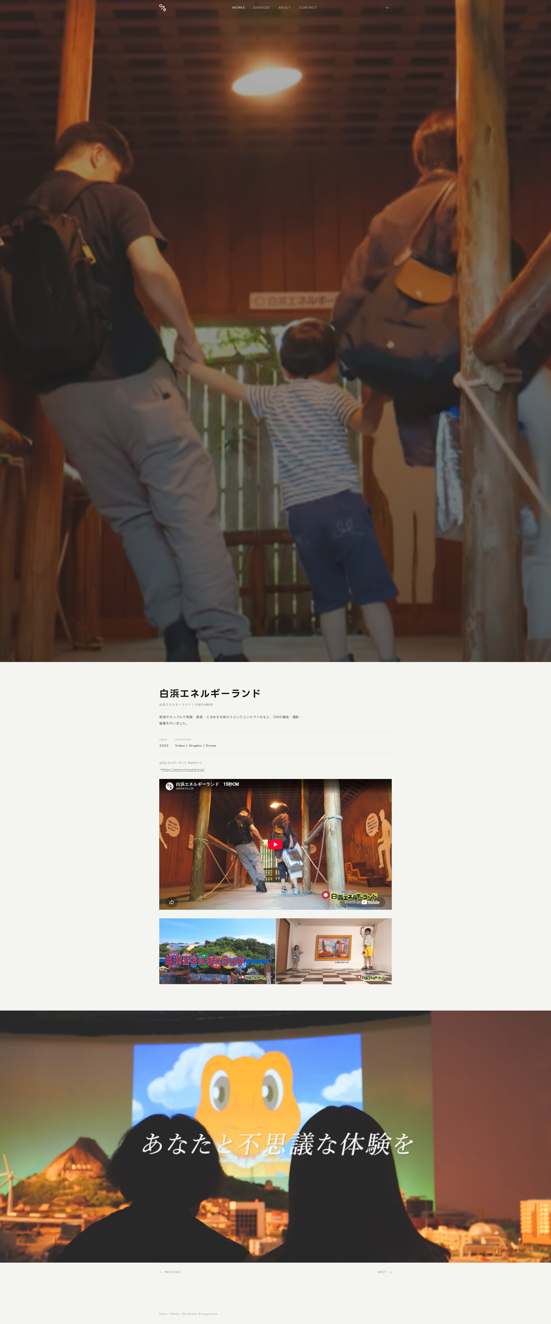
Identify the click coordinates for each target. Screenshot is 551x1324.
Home (163, 1313)
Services (261, 7)
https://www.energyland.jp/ (183, 769)
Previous (172, 1272)
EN (387, 7)
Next (382, 1272)
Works (238, 7)
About (285, 7)
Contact (308, 7)
